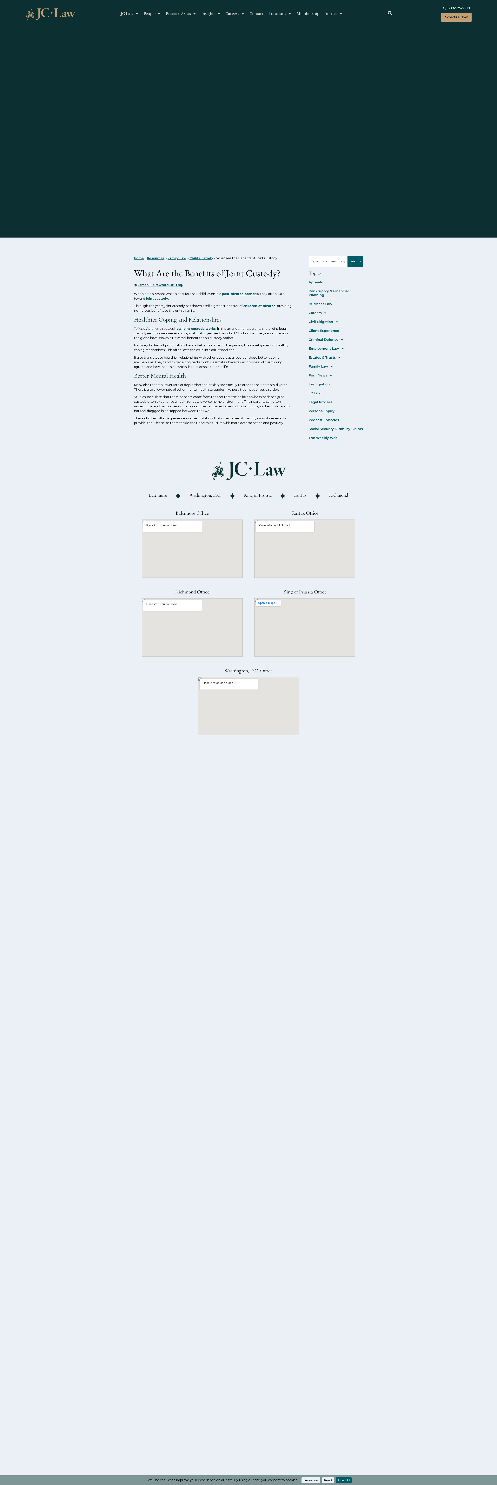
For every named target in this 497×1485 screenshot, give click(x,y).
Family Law (177, 258)
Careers (232, 14)
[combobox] (328, 261)
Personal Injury (322, 411)
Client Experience (324, 331)
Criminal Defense (323, 340)
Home (139, 258)
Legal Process (320, 402)
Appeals (316, 282)
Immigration (319, 384)
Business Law (320, 304)
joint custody (157, 298)
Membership (307, 14)
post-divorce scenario (240, 294)
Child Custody (201, 258)
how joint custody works (195, 328)
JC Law (127, 14)
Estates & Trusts (322, 357)
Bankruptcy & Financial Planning (329, 293)
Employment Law (324, 348)
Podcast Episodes (324, 420)
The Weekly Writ (323, 438)
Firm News (318, 375)
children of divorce (259, 306)
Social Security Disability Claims (336, 429)
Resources (155, 258)
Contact (256, 14)
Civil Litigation (321, 322)
